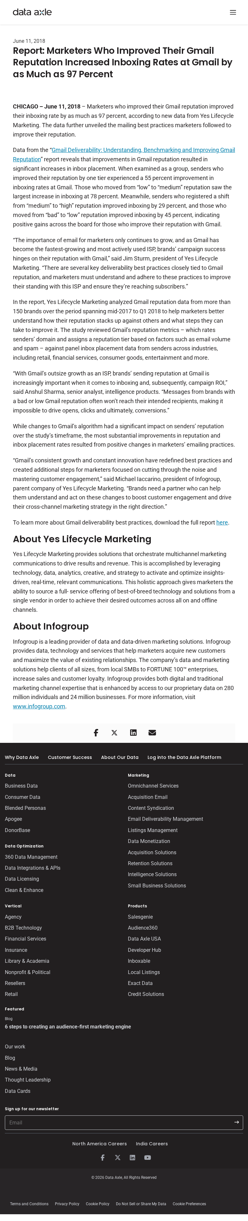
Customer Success (70, 757)
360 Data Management (31, 857)
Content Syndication (151, 808)
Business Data (21, 786)
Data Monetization (149, 841)
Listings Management (153, 830)
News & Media (21, 1069)
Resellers (15, 983)
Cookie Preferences (189, 1204)
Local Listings (144, 972)
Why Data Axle (22, 757)
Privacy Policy (67, 1204)
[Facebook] (102, 1158)
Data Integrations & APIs (32, 868)
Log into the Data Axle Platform (184, 757)
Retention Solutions (150, 863)
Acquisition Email (148, 797)
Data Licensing (22, 879)
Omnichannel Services (153, 786)
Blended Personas (25, 808)
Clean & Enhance (24, 890)
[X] (117, 1158)
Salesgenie (140, 917)
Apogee (13, 819)
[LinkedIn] (132, 1158)
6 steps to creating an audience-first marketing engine (68, 1027)
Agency (13, 917)
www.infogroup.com (39, 706)
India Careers (152, 1144)
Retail (11, 994)
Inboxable (139, 961)
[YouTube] (147, 1158)
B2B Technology (23, 928)
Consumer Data (22, 797)
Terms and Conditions (29, 1204)
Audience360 (143, 928)
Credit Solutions (146, 994)
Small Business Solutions (157, 886)
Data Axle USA (144, 939)
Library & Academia (27, 961)
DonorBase (17, 830)
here (222, 522)
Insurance (16, 950)
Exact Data (140, 983)
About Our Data (120, 757)
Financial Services (25, 939)
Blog (10, 1058)
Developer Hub (144, 950)
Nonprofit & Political (27, 972)
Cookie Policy (97, 1204)
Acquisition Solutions (152, 852)
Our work (15, 1047)
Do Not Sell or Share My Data (141, 1204)
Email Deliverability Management (165, 819)
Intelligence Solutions (152, 874)
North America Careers (99, 1144)
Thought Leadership (28, 1080)
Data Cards (17, 1091)
